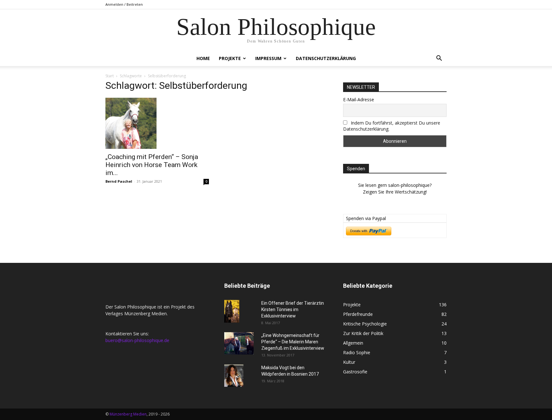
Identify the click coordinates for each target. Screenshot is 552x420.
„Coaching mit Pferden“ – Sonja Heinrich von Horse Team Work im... (151, 165)
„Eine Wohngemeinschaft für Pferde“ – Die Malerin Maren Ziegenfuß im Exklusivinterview (292, 342)
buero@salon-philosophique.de (137, 340)
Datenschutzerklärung (326, 58)
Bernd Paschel (118, 181)
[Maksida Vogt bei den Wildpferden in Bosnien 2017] (233, 375)
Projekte (230, 58)
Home (203, 58)
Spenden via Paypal (366, 218)
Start (109, 76)
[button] (439, 59)
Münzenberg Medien (128, 414)
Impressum (268, 58)
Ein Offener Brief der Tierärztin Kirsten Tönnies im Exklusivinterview (292, 309)
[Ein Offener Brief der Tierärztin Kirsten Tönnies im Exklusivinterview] (231, 311)
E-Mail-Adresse (358, 99)
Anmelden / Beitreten (124, 4)
